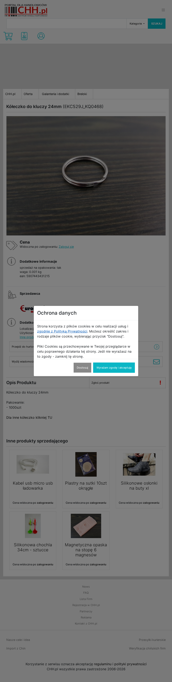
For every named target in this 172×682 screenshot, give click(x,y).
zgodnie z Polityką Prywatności (62, 331)
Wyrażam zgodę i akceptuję (114, 367)
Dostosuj (82, 367)
